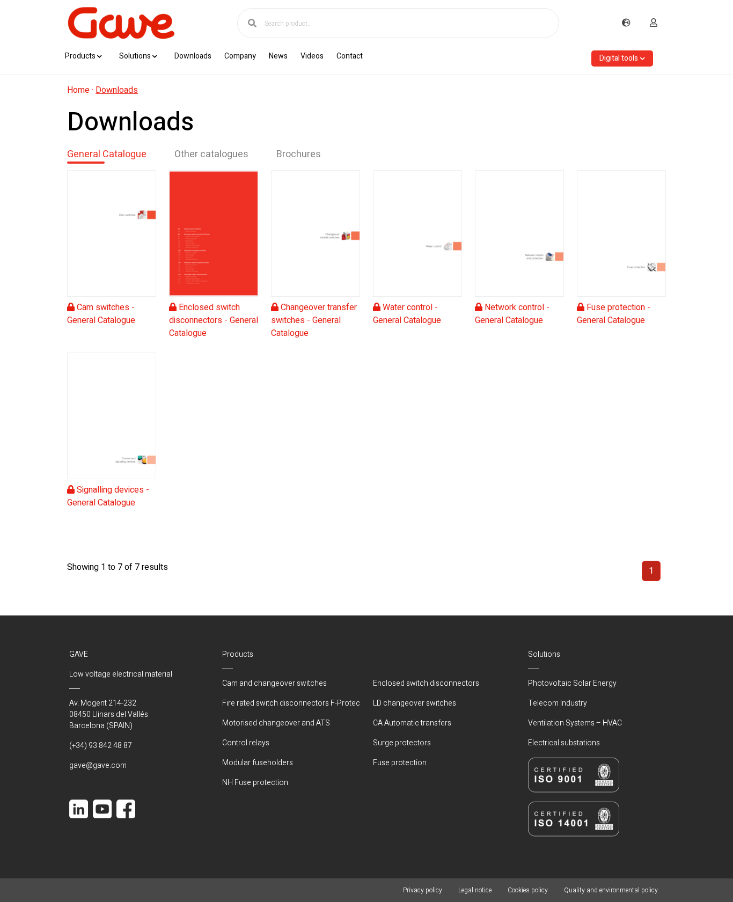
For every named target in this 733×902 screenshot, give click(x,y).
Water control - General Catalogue (407, 314)
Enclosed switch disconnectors (426, 683)
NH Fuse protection (255, 782)
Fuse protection (400, 762)
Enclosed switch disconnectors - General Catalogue (213, 320)
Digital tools (618, 58)
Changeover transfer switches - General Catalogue (314, 320)
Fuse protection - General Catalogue (613, 314)
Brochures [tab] (298, 154)
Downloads (192, 56)
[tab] (112, 255)
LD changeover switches (414, 703)
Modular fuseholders (257, 762)
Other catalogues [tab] (211, 154)
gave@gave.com (98, 765)
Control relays (245, 743)
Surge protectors (402, 743)
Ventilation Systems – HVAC (575, 723)
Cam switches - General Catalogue (101, 314)
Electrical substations (564, 743)
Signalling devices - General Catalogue (108, 496)
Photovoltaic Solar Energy (572, 683)
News (278, 56)
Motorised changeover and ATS (276, 723)
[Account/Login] (653, 23)
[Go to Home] (120, 23)
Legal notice (475, 890)
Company (240, 56)
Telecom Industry (557, 703)
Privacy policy (422, 890)
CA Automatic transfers (412, 723)
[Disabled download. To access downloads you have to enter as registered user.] (112, 233)
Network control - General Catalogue (512, 314)
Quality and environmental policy (611, 890)
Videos (312, 56)
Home (78, 90)
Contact (349, 56)
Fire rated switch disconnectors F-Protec (291, 703)
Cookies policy (528, 890)
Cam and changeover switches (274, 683)
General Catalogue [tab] (106, 154)
